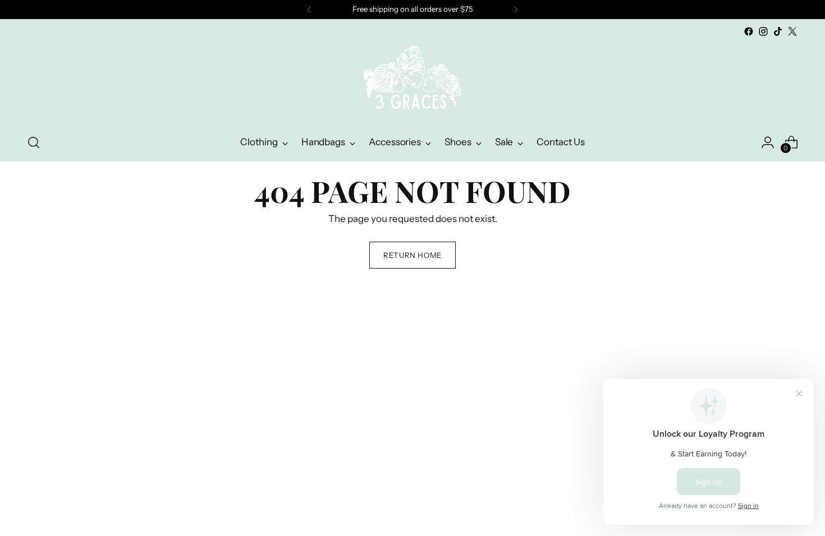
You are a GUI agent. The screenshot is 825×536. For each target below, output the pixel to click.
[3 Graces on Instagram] (763, 31)
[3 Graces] (412, 81)
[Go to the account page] (768, 142)
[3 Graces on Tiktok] (778, 31)
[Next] (515, 9)
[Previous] (309, 9)
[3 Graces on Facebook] (749, 31)
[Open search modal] (33, 142)
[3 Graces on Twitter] (792, 31)
